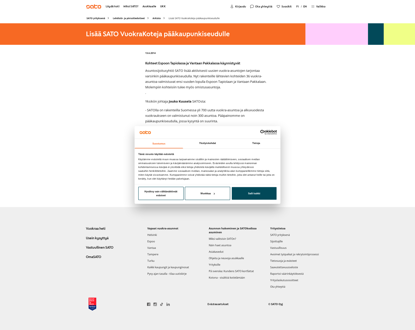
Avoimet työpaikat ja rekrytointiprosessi (294, 254)
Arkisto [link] (157, 18)
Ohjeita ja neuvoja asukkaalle (226, 258)
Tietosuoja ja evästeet (283, 261)
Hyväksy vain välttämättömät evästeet (160, 193)
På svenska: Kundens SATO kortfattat (231, 271)
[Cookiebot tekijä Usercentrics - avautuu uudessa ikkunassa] (263, 132)
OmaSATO (93, 257)
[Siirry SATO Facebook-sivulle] (149, 304)
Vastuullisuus (278, 248)
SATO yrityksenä (280, 235)
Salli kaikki (254, 193)
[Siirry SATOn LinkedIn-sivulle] (168, 304)
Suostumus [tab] (159, 143)
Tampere (152, 254)
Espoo (151, 241)
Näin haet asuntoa (220, 245)
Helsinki (152, 235)
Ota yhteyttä (277, 286)
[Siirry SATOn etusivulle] (93, 6)
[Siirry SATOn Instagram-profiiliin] (155, 304)
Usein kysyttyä (97, 238)
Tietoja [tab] (256, 143)
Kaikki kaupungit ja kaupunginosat (168, 267)
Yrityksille (214, 264)
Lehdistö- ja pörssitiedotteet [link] (129, 18)
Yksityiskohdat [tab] (207, 143)
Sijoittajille (276, 241)
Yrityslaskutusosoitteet (284, 280)
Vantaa (151, 248)
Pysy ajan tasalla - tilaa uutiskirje (167, 273)
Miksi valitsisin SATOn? (222, 239)
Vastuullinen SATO (99, 247)
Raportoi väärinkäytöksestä (287, 273)
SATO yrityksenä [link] (96, 18)
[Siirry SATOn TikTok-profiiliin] (162, 304)
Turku (150, 261)
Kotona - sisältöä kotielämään (227, 277)
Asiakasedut (216, 251)
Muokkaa (206, 193)
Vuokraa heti (95, 229)
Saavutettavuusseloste (284, 267)
